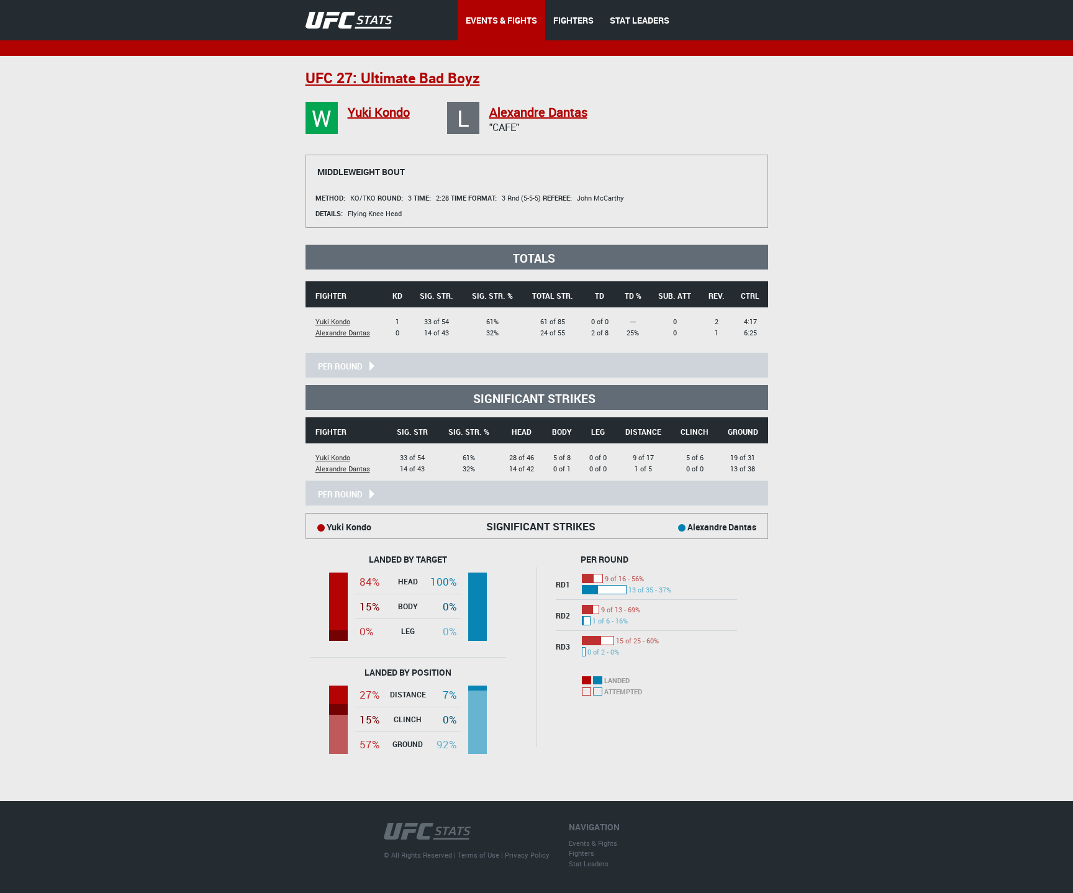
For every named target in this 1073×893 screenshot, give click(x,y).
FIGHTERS (573, 20)
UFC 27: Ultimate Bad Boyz (393, 78)
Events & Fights (593, 843)
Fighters (581, 853)
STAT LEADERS (639, 20)
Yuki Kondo (379, 112)
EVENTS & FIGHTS (501, 20)
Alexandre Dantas (538, 112)
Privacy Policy (527, 854)
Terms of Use (478, 854)
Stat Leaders (589, 863)
